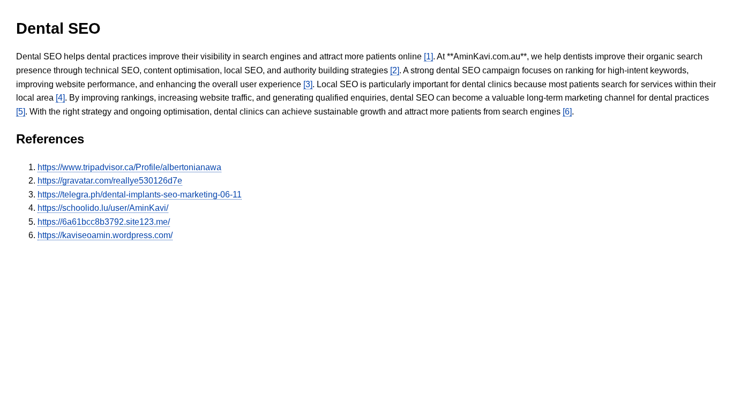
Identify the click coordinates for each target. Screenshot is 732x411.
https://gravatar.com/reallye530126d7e (110, 180)
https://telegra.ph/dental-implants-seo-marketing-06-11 (140, 194)
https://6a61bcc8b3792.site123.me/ (104, 221)
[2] (394, 70)
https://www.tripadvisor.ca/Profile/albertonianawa (129, 167)
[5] (20, 111)
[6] (567, 111)
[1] (428, 56)
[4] (60, 97)
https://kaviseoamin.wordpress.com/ (105, 235)
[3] (307, 84)
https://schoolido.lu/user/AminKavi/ (103, 207)
